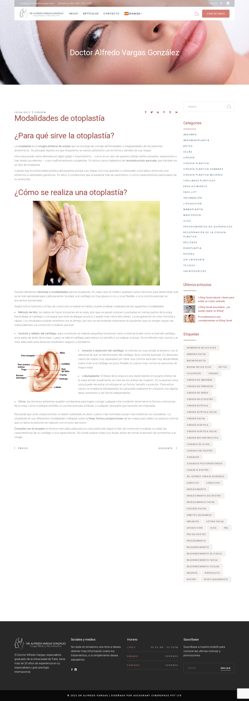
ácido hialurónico (216, 579)
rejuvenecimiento (198, 547)
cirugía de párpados (200, 386)
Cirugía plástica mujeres (203, 175)
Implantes (193, 521)
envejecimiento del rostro (204, 495)
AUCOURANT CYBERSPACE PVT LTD (157, 695)
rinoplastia (212, 572)
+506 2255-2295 (83, 3)
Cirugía (40, 112)
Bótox (188, 146)
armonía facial (196, 354)
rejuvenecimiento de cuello (204, 553)
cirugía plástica (197, 424)
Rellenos (190, 242)
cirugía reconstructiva (202, 437)
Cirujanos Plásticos (199, 180)
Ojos (187, 221)
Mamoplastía (193, 209)
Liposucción (192, 204)
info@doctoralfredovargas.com (36, 3)
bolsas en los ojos (199, 367)
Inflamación (192, 198)
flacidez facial (196, 508)
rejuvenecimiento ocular (203, 566)
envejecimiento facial (201, 502)
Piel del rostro (196, 534)
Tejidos (189, 265)
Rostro (189, 254)
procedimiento (196, 540)
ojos (213, 527)
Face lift (190, 192)
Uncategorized (194, 271)
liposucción (195, 527)
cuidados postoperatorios (205, 463)
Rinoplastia (192, 248)
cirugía (213, 373)
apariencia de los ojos (201, 347)
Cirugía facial (196, 418)
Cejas (187, 152)
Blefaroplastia (196, 360)
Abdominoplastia (196, 140)
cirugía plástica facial (202, 431)
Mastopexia (192, 215)
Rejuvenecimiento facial (202, 560)
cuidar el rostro (198, 470)
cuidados (193, 457)
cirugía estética (197, 405)
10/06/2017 (22, 112)
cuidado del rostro (200, 450)
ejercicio (193, 482)
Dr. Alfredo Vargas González (205, 476)
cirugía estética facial (202, 412)
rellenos (192, 572)
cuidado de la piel (198, 444)
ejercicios (213, 482)
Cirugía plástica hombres (203, 169)
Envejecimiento (195, 186)
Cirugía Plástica (196, 163)
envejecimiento (196, 489)
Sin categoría (194, 260)
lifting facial (215, 521)
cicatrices (194, 373)
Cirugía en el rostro (200, 399)
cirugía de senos (197, 392)
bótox (223, 367)
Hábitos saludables (199, 515)
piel (226, 527)
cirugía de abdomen (199, 379)
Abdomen (190, 134)
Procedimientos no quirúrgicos (208, 227)
